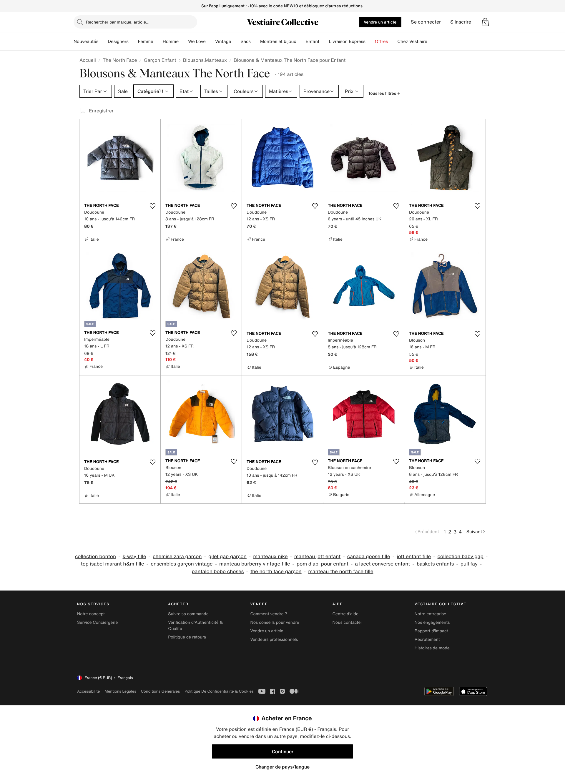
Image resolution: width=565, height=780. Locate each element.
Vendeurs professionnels (274, 639)
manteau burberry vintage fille (254, 564)
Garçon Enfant (160, 60)
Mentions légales (120, 691)
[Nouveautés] (103, 41)
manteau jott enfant (317, 556)
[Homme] (183, 41)
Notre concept (91, 614)
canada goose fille (368, 556)
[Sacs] (255, 41)
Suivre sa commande (188, 614)
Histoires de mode (432, 648)
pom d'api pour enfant (322, 564)
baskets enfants (435, 564)
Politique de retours (187, 637)
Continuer (282, 751)
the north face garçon (276, 571)
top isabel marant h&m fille (112, 564)
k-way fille (134, 556)
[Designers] (133, 41)
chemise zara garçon (177, 556)
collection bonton (95, 556)
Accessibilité (88, 691)
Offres (381, 41)
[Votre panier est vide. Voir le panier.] (485, 22)
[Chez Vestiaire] (432, 41)
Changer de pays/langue (282, 766)
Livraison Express (347, 41)
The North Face (120, 60)
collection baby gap (460, 556)
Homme (171, 41)
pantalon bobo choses (218, 571)
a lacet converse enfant (382, 564)
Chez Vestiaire (412, 41)
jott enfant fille (414, 556)
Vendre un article (380, 22)
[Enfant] (324, 41)
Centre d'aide (346, 614)
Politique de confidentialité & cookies (219, 691)
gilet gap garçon (227, 556)
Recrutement (427, 639)
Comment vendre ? (268, 614)
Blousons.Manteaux (205, 60)
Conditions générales (160, 691)
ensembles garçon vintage (181, 564)
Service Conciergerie (97, 622)
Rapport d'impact (431, 631)
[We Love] (210, 41)
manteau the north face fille (340, 571)
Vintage (223, 41)
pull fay (469, 564)
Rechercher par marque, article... (117, 22)
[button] (485, 22)
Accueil (87, 60)
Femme (145, 41)
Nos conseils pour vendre (274, 622)
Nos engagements (432, 622)
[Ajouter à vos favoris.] (152, 205)
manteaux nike (270, 556)
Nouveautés (86, 41)
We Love (197, 41)
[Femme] (158, 41)
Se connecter (426, 22)
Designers (118, 41)
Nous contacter (347, 622)
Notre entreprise (430, 614)
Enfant (313, 41)
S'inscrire (460, 22)
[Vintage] (235, 41)
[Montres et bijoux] (301, 41)
